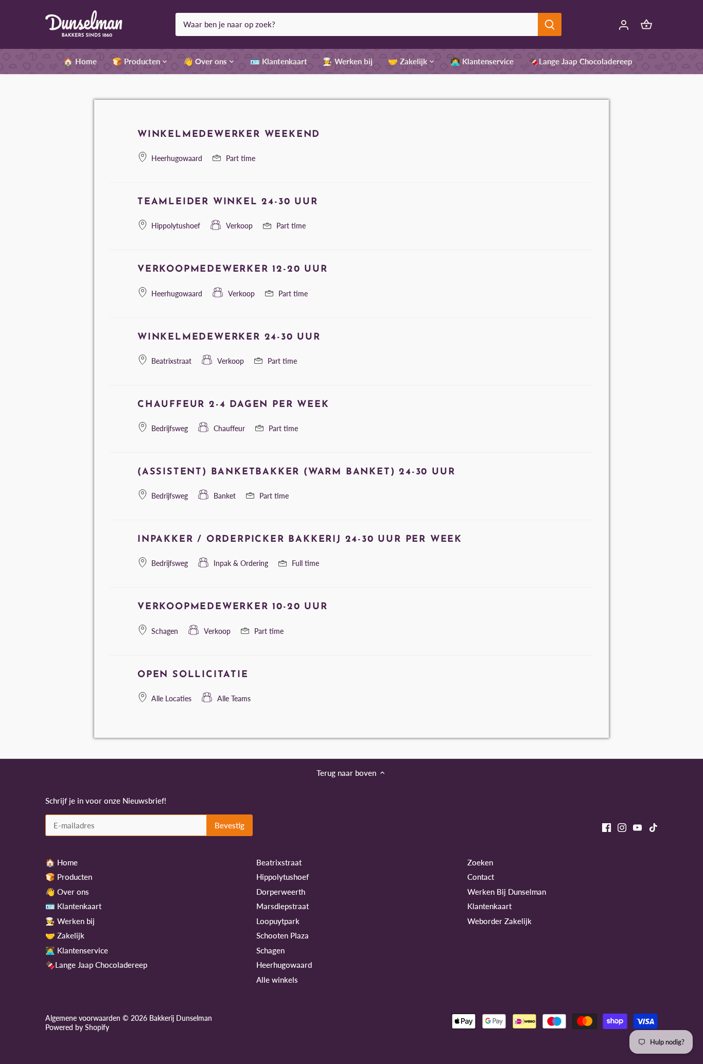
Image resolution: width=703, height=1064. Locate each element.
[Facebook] (606, 826)
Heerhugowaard (284, 964)
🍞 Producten (68, 876)
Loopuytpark (278, 921)
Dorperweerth (280, 891)
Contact (480, 876)
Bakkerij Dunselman (180, 1018)
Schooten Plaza (282, 935)
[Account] (623, 24)
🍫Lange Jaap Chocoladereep (96, 964)
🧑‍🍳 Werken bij (70, 921)
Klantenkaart (489, 906)
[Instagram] (622, 826)
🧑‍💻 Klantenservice (76, 950)
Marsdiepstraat (282, 906)
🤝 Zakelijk (64, 935)
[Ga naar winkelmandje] (646, 24)
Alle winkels (277, 979)
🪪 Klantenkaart (73, 906)
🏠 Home (61, 862)
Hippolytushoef (282, 876)
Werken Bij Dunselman (506, 891)
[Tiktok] (653, 826)
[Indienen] (550, 24)
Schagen (270, 950)
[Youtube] (637, 826)
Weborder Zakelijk (499, 921)
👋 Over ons (67, 891)
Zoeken (480, 862)
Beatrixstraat (279, 862)
